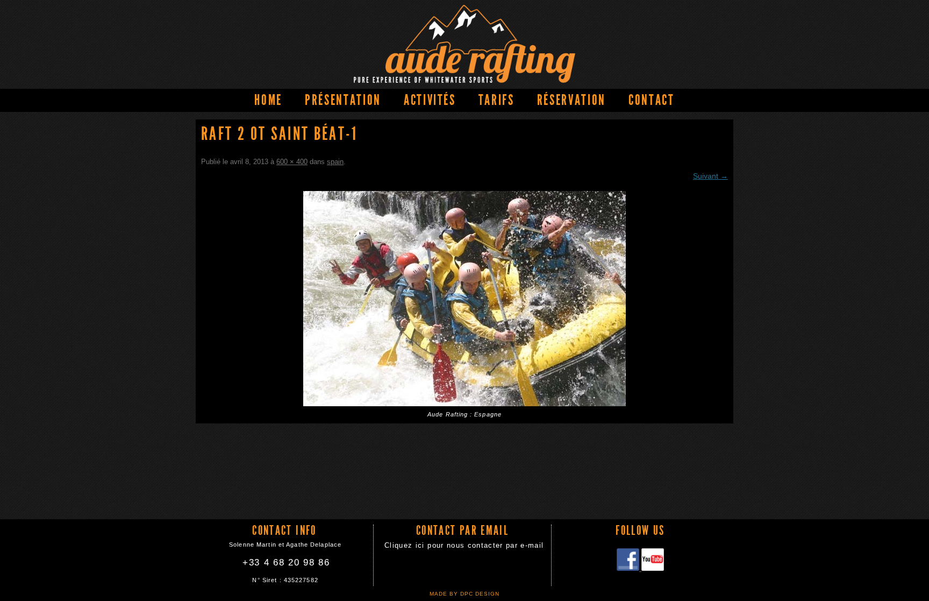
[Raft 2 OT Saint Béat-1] (464, 298)
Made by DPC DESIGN (464, 594)
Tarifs (496, 100)
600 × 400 (292, 162)
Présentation (343, 100)
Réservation (571, 100)
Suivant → (710, 176)
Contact (651, 100)
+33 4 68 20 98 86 (286, 562)
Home (268, 100)
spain (335, 162)
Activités (430, 100)
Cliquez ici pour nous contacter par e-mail (464, 545)
